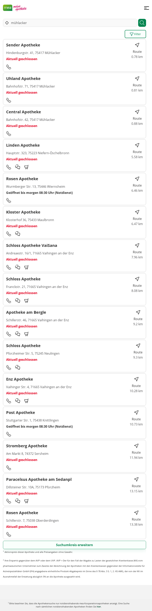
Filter (137, 34)
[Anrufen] (8, 66)
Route (137, 51)
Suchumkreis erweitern (74, 545)
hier (99, 606)
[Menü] (146, 8)
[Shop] (26, 166)
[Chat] (17, 166)
